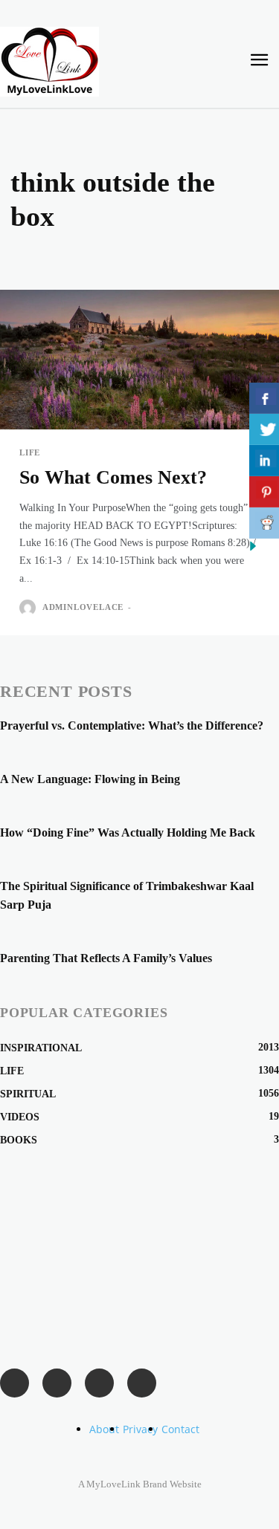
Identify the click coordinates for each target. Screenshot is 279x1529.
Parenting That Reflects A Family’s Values (106, 958)
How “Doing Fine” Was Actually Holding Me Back (127, 832)
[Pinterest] (99, 1383)
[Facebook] (14, 1383)
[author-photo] (29, 608)
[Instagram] (56, 1383)
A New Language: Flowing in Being (90, 779)
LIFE (29, 453)
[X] (141, 1383)
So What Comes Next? (113, 477)
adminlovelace (83, 607)
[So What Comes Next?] (139, 359)
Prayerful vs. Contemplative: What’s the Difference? (131, 725)
